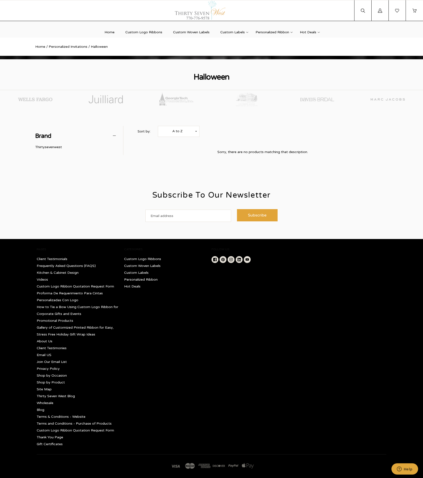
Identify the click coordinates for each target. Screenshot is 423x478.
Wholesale (45, 403)
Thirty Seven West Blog (56, 396)
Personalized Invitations (68, 47)
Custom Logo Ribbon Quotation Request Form (75, 286)
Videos (42, 279)
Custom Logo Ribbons (143, 32)
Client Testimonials (52, 259)
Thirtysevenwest (48, 147)
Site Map (44, 389)
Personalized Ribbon (272, 32)
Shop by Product (51, 382)
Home (110, 32)
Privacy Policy (48, 369)
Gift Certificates (50, 444)
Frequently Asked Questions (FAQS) (66, 266)
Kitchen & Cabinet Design (58, 273)
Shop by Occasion (52, 375)
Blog (40, 410)
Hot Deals (308, 32)
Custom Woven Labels (191, 32)
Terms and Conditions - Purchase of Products (74, 423)
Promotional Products (55, 321)
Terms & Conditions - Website (61, 417)
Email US (44, 355)
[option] (35, 99)
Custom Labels (232, 32)
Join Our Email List (52, 362)
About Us (44, 341)
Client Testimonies (52, 348)
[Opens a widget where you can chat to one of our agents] (404, 469)
